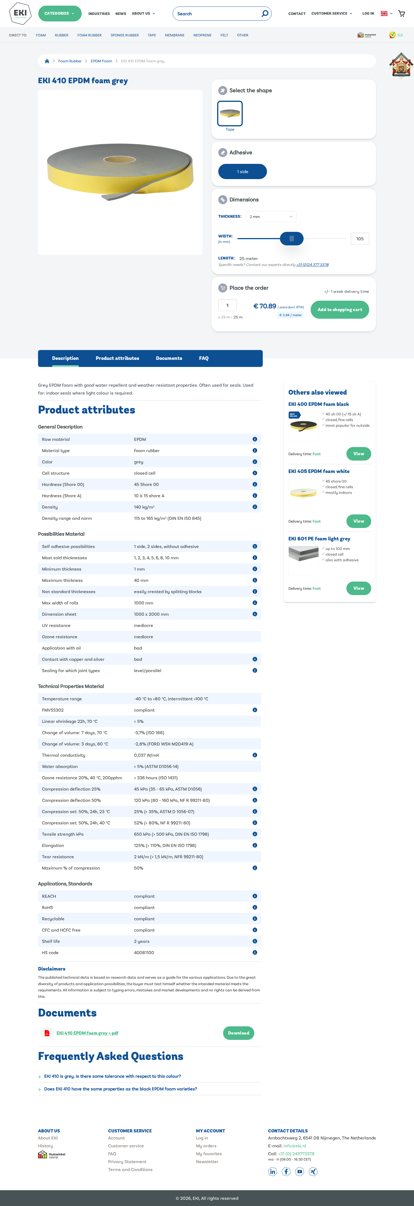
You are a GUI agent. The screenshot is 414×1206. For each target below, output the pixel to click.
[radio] (230, 113)
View (358, 454)
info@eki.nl (295, 1145)
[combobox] (271, 216)
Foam (41, 35)
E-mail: (275, 1145)
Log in (368, 13)
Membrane (174, 35)
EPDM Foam (101, 60)
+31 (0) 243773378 (296, 1153)
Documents (169, 358)
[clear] (257, 14)
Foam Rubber (89, 35)
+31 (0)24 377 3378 (312, 264)
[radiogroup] (293, 117)
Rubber (61, 35)
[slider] (292, 238)
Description (65, 358)
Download (238, 1033)
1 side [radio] (242, 171)
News (120, 14)
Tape (152, 35)
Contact (297, 14)
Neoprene (202, 35)
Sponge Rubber (125, 35)
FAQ (204, 358)
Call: (272, 1153)
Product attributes (117, 358)
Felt (224, 35)
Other (242, 35)
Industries (99, 14)
